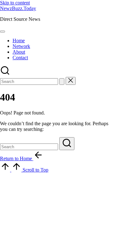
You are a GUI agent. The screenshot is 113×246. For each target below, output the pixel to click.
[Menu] (2, 31)
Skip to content (15, 2)
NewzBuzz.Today (18, 8)
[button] (61, 81)
